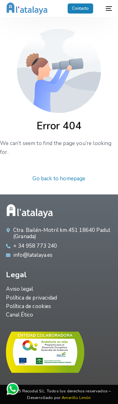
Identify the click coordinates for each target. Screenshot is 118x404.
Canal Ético (19, 314)
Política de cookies (28, 306)
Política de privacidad (31, 297)
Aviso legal (19, 289)
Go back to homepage (58, 178)
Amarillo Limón (76, 398)
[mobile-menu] (105, 8)
